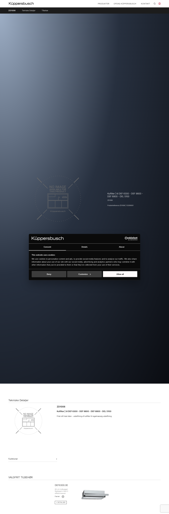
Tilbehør (45, 10)
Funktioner (13, 459)
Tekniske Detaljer (28, 10)
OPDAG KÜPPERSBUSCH (125, 4)
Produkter (103, 4)
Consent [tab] (47, 247)
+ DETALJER (60, 502)
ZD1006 (12, 10)
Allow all (120, 274)
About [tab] (121, 247)
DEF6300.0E (61, 485)
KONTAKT (145, 4)
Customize (83, 274)
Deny (49, 274)
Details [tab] (85, 247)
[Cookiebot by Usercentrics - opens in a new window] (126, 238)
